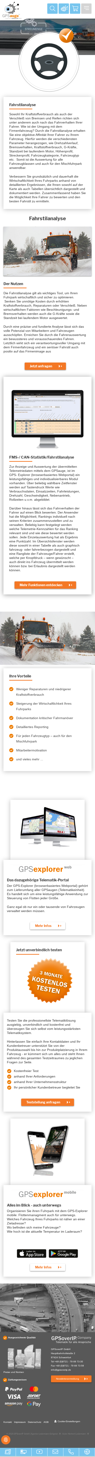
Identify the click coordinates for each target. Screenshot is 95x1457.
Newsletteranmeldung (67, 1378)
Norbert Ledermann (77, 1434)
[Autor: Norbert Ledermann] (88, 1435)
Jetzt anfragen (41, 366)
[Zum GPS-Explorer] (63, 8)
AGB (46, 1422)
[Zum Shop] (75, 8)
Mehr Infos (43, 926)
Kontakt (7, 1422)
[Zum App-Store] (27, 1255)
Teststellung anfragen (43, 1102)
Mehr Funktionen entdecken (41, 585)
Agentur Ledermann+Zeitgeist (44, 1434)
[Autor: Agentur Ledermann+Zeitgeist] (60, 1435)
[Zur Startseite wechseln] (71, 1340)
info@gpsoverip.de (61, 1370)
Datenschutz (34, 1422)
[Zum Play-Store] (68, 1255)
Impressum (20, 1422)
